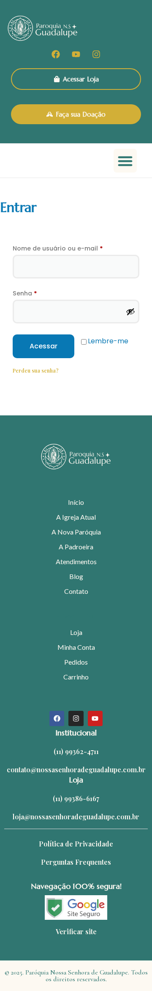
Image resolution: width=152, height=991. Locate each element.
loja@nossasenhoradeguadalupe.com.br (76, 816)
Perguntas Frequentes (76, 861)
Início (76, 502)
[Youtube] (76, 54)
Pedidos (76, 662)
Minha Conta (76, 647)
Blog (76, 576)
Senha (43, 292)
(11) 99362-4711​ (76, 751)
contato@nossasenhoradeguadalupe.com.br (76, 769)
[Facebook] (56, 54)
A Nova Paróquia (76, 532)
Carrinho (76, 677)
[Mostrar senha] (130, 311)
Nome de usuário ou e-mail (76, 247)
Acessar (43, 346)
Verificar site (76, 931)
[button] (125, 161)
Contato (76, 591)
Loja (76, 632)
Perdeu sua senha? (36, 370)
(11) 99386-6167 (76, 798)
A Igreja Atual (76, 517)
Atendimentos (76, 561)
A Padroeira (76, 547)
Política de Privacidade (76, 843)
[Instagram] (96, 54)
